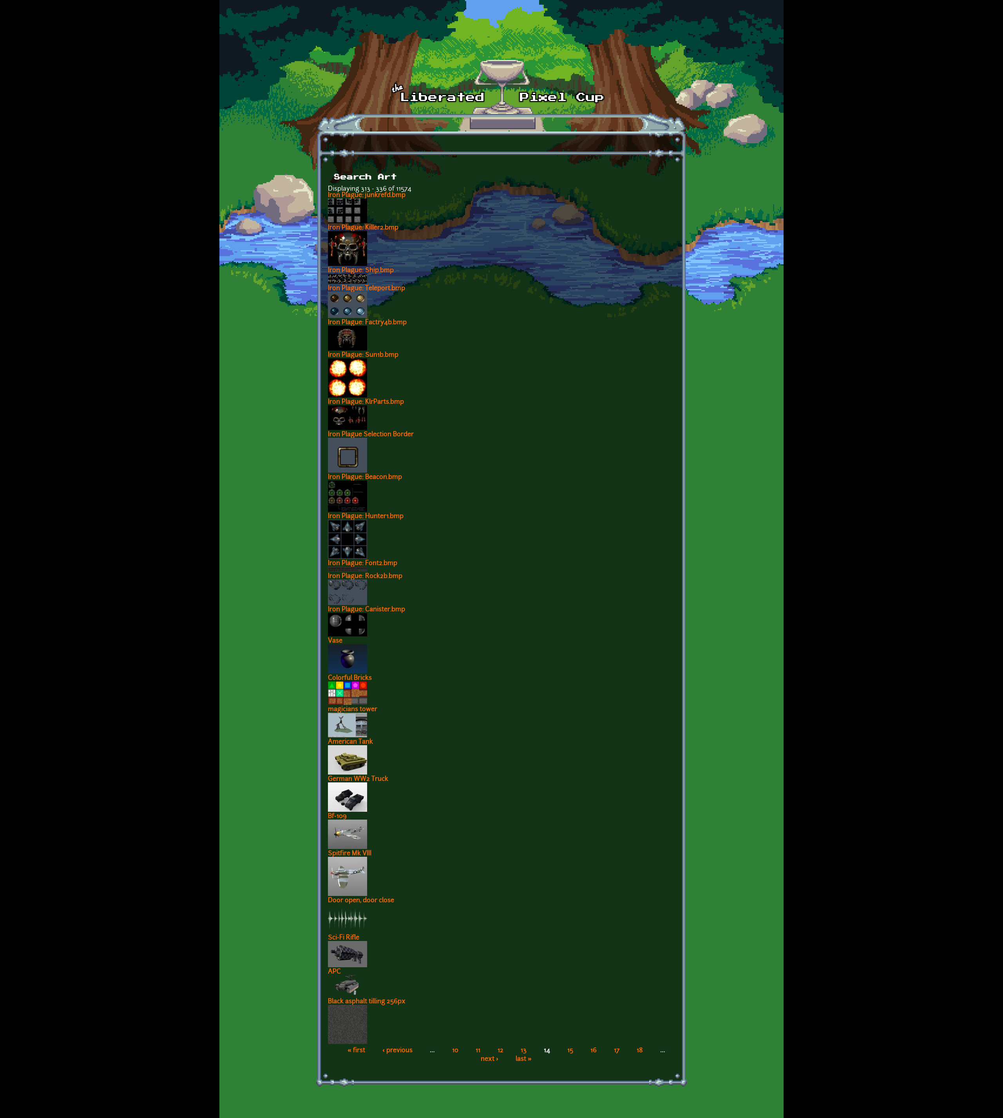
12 (500, 1051)
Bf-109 (337, 816)
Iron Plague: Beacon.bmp (365, 477)
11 (478, 1051)
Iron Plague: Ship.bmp (361, 270)
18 (640, 1051)
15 (570, 1051)
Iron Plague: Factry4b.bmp (367, 323)
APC (334, 972)
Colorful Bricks (350, 678)
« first (356, 1051)
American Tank (350, 742)
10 (455, 1051)
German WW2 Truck (358, 779)
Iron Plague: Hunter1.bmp (366, 516)
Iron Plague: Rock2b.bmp (365, 576)
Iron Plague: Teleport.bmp (366, 288)
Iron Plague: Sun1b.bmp (363, 355)
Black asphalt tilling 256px (367, 1002)
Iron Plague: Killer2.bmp (363, 228)
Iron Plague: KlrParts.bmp (366, 402)
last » (524, 1059)
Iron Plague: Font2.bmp (362, 563)
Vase (335, 641)
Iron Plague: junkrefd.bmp (367, 195)
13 (524, 1051)
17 (616, 1051)
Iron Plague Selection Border (371, 435)
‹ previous (397, 1051)
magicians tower (352, 709)
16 (593, 1051)
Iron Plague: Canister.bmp (366, 610)
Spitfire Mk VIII (349, 854)
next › (489, 1059)
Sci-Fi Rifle (343, 938)
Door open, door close (361, 901)
